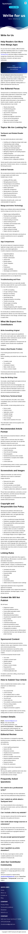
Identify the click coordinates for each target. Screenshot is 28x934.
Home (10, 19)
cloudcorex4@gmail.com (10, 720)
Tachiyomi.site (4, 54)
